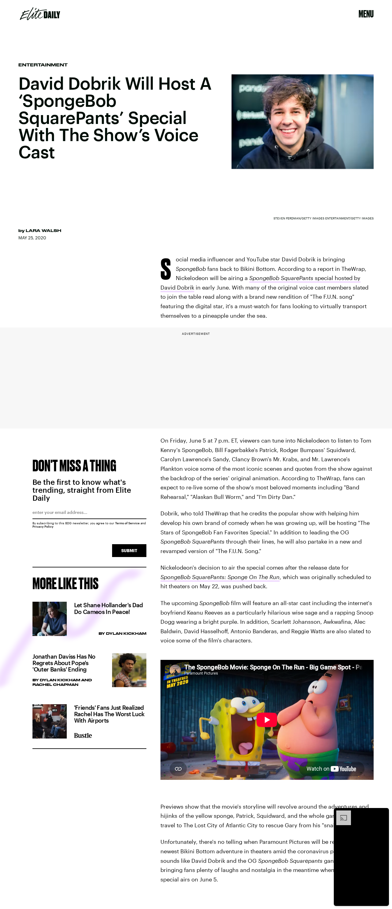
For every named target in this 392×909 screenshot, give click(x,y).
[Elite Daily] (40, 13)
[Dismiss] (382, 813)
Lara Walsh (43, 230)
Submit (129, 550)
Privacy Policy (43, 526)
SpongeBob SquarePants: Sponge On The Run (220, 577)
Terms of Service (127, 523)
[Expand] (340, 813)
